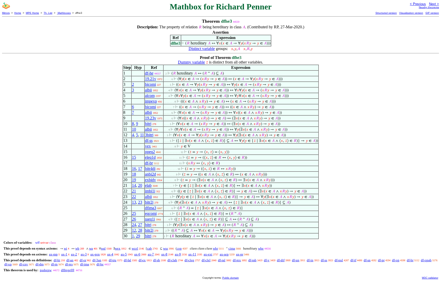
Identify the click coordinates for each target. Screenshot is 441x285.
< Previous (418, 4)
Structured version (386, 12)
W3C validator (430, 277)
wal (103, 248)
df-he (149, 73)
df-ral (221, 260)
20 (140, 185)
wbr (215, 248)
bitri (148, 123)
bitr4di (150, 168)
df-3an (96, 260)
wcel (135, 248)
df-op (395, 260)
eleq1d (150, 157)
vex (148, 146)
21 (134, 191)
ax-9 (178, 254)
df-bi (57, 260)
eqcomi (151, 213)
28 (140, 230)
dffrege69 (67, 270)
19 (134, 180)
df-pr (381, 260)
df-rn (54, 264)
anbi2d (150, 174)
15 (134, 157)
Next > (434, 4)
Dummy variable (191, 62)
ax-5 (124, 254)
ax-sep (224, 254)
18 (134, 174)
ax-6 (137, 254)
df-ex (142, 260)
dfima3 (150, 208)
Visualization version (411, 12)
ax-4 (110, 254)
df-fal (127, 260)
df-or (83, 260)
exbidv (150, 180)
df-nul (339, 260)
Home (17, 12)
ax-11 (192, 254)
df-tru (112, 260)
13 (134, 202)
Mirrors (6, 12)
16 (134, 168)
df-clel (206, 260)
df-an (70, 260)
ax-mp (53, 254)
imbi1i (150, 191)
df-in (310, 260)
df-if (353, 260)
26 (134, 219)
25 (134, 213)
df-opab (426, 260)
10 (134, 129)
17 (140, 168)
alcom (150, 95)
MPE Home (32, 12)
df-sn (367, 260)
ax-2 (74, 254)
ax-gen (95, 254)
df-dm (39, 264)
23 (140, 202)
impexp (151, 101)
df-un (295, 260)
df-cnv (23, 264)
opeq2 (150, 152)
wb (77, 248)
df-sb (156, 260)
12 (134, 230)
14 (134, 185)
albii (148, 90)
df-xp (8, 264)
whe (261, 248)
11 (142, 135)
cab (149, 248)
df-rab (252, 260)
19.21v (150, 79)
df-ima (84, 264)
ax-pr (239, 254)
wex (117, 248)
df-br (149, 163)
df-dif (281, 260)
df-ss (149, 140)
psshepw (46, 270)
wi (65, 248)
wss (165, 248)
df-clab (172, 260)
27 (140, 224)
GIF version (432, 12)
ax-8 (164, 254)
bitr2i (149, 202)
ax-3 (84, 254)
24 (134, 224)
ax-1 (64, 254)
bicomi (150, 84)
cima (231, 248)
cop (179, 248)
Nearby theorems (429, 7)
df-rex (237, 260)
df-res (69, 264)
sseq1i (150, 219)
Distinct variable (202, 48)
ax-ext (208, 254)
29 (138, 236)
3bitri (149, 135)
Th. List (48, 12)
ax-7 (151, 254)
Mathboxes (64, 12)
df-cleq (189, 260)
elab (148, 185)
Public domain (230, 277)
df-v (267, 260)
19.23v (150, 118)
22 (134, 196)
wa (91, 248)
